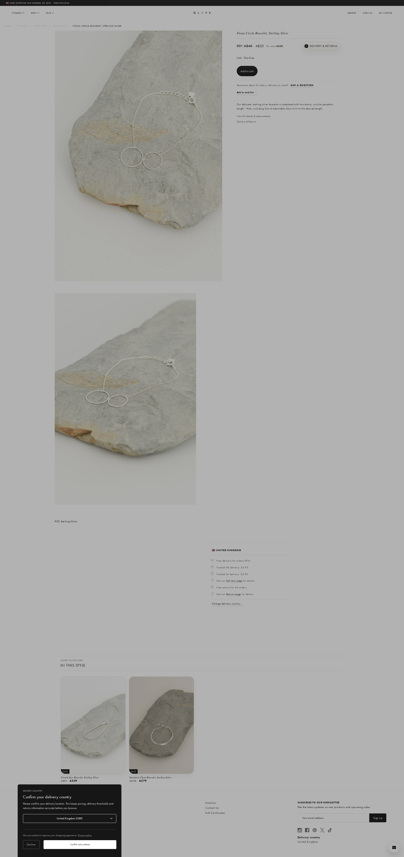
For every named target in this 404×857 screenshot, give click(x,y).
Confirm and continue (80, 844)
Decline (31, 844)
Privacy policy (85, 835)
